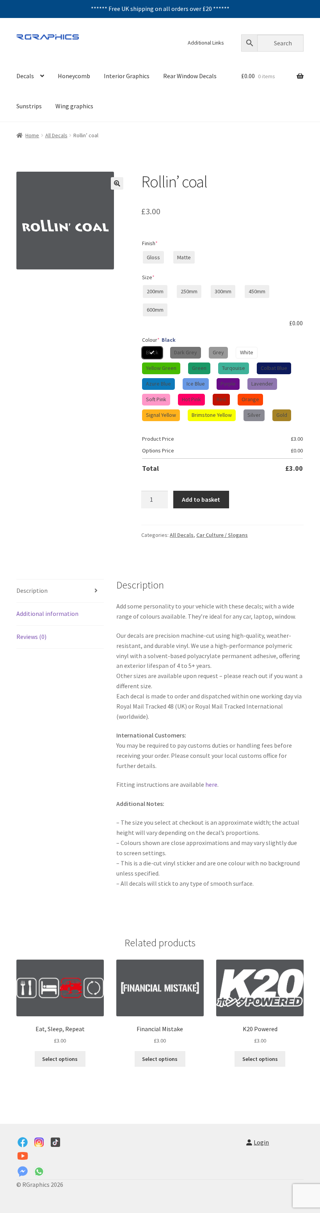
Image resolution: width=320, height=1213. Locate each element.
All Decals (56, 135)
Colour (159, 339)
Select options (60, 1058)
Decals (25, 76)
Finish (150, 243)
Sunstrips (29, 106)
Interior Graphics (126, 76)
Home (32, 135)
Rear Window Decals (190, 76)
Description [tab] (32, 590)
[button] (117, 183)
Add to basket (201, 499)
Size (148, 277)
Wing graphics (74, 106)
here (211, 784)
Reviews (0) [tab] (31, 637)
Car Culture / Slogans (222, 534)
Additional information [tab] (47, 613)
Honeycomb (74, 76)
